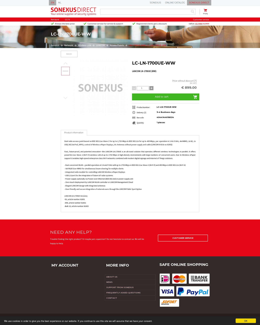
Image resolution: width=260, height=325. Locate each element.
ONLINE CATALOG (175, 2)
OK (245, 320)
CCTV (67, 19)
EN (52, 2)
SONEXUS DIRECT (199, 2)
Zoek (192, 11)
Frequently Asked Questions (123, 292)
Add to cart (161, 96)
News (109, 282)
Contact (111, 298)
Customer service (201, 19)
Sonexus (55, 45)
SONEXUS (155, 2)
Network (55, 19)
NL (59, 2)
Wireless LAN (84, 45)
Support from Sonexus (120, 287)
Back (69, 54)
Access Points (117, 45)
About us (111, 277)
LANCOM (100, 45)
